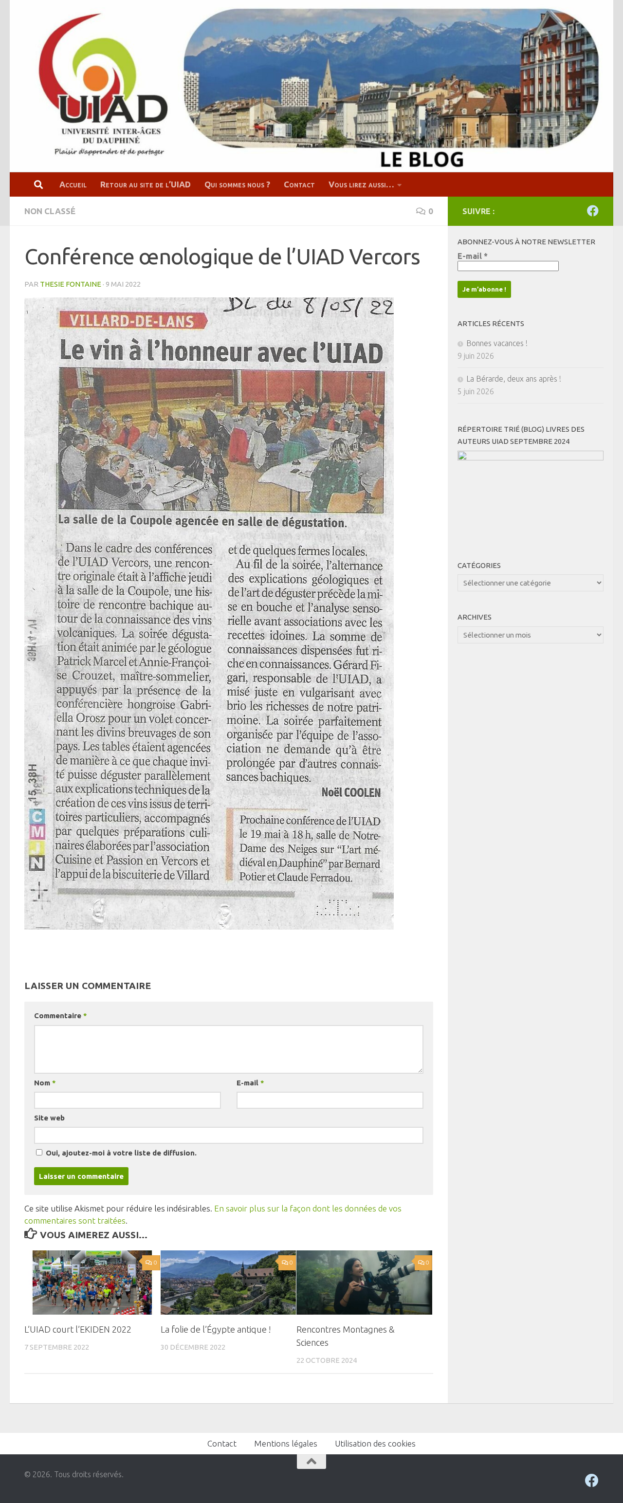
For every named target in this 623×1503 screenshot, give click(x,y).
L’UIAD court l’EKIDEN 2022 (77, 1329)
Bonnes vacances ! (497, 343)
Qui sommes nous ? (237, 184)
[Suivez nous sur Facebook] (593, 211)
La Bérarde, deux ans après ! (513, 378)
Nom (44, 1083)
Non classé (49, 211)
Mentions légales (285, 1443)
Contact (299, 184)
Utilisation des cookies (375, 1443)
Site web (49, 1118)
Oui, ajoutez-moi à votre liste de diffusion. (120, 1153)
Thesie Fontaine (70, 284)
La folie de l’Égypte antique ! (216, 1329)
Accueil (73, 184)
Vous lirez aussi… (361, 184)
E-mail (250, 1083)
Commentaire (60, 1015)
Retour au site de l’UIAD (145, 184)
